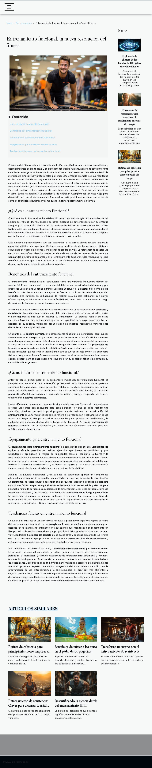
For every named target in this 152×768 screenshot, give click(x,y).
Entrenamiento (24, 23)
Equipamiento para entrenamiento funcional (33, 144)
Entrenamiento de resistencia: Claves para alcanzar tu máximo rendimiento (29, 705)
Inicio (9, 23)
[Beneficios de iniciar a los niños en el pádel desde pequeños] (76, 629)
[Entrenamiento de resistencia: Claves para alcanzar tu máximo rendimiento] (29, 683)
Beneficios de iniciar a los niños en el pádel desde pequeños (76, 649)
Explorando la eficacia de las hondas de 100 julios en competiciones (129, 61)
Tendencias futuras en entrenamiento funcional (35, 151)
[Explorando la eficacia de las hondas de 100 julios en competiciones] (129, 45)
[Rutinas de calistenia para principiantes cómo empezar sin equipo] (129, 156)
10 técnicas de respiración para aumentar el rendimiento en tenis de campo (129, 117)
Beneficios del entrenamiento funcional (31, 130)
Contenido (20, 117)
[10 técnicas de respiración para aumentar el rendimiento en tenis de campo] (129, 99)
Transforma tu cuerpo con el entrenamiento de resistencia (120, 649)
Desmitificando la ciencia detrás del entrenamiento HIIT (76, 703)
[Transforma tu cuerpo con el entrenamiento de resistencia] (122, 629)
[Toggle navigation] (9, 7)
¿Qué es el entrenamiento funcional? (29, 123)
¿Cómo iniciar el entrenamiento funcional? (32, 137)
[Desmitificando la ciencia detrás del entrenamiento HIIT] (76, 683)
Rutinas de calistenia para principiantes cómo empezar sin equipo (129, 173)
